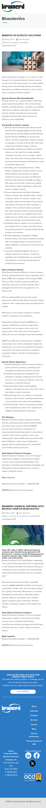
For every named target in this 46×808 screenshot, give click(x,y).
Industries (34, 711)
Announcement (10, 516)
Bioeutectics (7, 554)
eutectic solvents (16, 585)
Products (34, 715)
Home (5, 22)
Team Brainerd (23, 39)
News (34, 729)
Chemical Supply (10, 42)
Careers (34, 724)
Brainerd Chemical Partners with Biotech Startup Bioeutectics (23, 507)
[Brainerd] (13, 6)
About (34, 706)
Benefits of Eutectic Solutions (21, 35)
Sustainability (23, 42)
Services (34, 720)
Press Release (22, 516)
